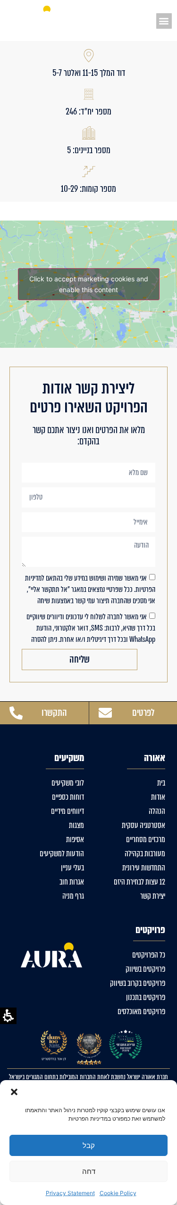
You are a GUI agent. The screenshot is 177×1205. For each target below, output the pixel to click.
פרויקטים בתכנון (145, 997)
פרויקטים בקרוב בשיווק (137, 983)
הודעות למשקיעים (62, 853)
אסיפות (75, 839)
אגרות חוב (71, 882)
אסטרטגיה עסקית (143, 825)
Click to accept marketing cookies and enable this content (88, 284)
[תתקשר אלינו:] (16, 713)
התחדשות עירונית (143, 867)
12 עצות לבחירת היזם (139, 882)
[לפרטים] (105, 713)
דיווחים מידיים (67, 811)
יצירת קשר (152, 896)
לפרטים (143, 713)
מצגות (76, 825)
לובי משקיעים (67, 783)
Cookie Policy (118, 1193)
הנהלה (157, 811)
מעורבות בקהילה (145, 853)
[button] (14, 1092)
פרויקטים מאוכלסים (141, 1011)
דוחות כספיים (68, 797)
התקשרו (54, 713)
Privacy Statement (70, 1193)
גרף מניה (73, 896)
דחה (88, 1171)
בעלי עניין (72, 867)
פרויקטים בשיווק (145, 969)
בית (161, 783)
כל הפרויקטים (148, 955)
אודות (158, 797)
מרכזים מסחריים (145, 839)
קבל (89, 1145)
